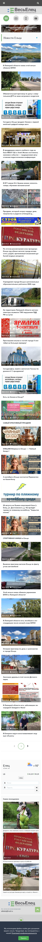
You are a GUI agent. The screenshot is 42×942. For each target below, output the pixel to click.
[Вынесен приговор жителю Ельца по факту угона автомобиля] (21, 555)
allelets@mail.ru (7, 911)
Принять (23, 938)
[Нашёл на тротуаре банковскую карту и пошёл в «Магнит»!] (21, 877)
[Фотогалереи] (36, 18)
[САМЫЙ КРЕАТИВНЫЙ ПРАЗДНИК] (21, 413)
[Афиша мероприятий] (16, 18)
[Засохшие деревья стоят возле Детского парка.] (21, 668)
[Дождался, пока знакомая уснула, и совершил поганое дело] (21, 815)
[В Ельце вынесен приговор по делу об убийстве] (21, 846)
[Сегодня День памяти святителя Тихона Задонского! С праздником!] (21, 360)
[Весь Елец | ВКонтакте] (21, 920)
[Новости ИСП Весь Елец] (21, 10)
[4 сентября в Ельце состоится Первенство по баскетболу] (21, 468)
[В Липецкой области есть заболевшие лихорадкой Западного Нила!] (21, 696)
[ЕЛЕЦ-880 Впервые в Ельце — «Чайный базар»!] (21, 440)
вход (21, 778)
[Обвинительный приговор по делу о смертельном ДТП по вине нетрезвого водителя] (21, 85)
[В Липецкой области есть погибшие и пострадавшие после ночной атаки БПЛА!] (21, 612)
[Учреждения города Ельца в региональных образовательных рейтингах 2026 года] (21, 273)
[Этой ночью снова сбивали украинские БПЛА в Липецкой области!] (21, 584)
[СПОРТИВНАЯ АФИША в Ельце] (21, 528)
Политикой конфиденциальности (24, 933)
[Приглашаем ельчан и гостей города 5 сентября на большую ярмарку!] (21, 332)
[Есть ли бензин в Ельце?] (21, 387)
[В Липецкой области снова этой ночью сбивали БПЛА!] (21, 57)
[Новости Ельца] (6, 18)
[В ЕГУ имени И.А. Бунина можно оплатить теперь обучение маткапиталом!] (21, 174)
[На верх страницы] (37, 909)
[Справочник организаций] (26, 18)
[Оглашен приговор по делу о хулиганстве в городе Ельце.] (21, 640)
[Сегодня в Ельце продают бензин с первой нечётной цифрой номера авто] (21, 113)
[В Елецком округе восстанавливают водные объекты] (21, 725)
